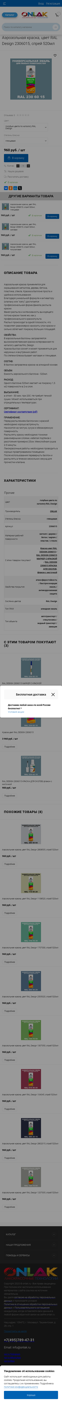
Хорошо (31, 1395)
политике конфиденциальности (21, 1387)
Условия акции (16, 711)
